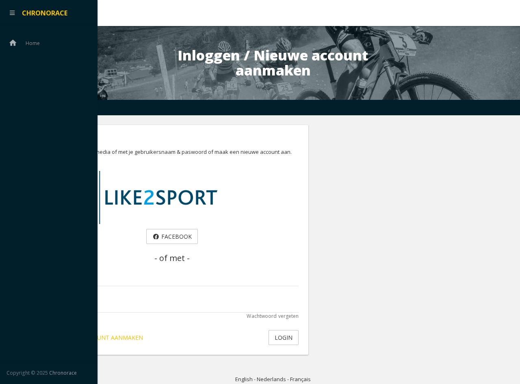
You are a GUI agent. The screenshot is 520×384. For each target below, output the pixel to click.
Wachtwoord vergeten (273, 316)
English (244, 379)
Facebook (176, 236)
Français (300, 379)
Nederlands (271, 379)
